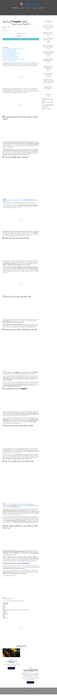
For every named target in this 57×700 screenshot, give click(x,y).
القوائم (11, 658)
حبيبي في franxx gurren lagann (48, 104)
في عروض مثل (25, 269)
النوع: (4, 30)
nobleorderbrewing (32, 4)
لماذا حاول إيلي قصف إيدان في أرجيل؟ (10, 52)
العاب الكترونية (41, 7)
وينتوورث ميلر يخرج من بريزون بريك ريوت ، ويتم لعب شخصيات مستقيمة (48, 26)
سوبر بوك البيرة (45, 98)
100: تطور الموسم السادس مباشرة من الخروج (48, 74)
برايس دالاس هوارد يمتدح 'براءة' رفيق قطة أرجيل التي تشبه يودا (18, 504)
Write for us (15, 7)
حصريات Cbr (48, 76)
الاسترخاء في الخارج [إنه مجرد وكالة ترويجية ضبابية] (48, 33)
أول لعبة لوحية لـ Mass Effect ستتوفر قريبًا (48, 87)
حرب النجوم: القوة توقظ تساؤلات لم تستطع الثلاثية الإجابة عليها (48, 67)
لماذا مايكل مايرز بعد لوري (47, 108)
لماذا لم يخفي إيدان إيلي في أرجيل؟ (9, 51)
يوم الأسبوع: (4, 27)
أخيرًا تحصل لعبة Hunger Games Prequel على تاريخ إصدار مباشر (48, 60)
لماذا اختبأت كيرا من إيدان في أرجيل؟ (9, 60)
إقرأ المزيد (11, 668)
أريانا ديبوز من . (19, 565)
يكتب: (17, 33)
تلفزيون (34, 7)
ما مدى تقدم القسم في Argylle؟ (9, 55)
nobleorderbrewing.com (27, 691)
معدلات (22, 7)
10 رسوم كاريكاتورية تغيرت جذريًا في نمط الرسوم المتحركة (48, 39)
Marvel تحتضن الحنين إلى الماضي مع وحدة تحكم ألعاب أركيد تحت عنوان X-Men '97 (48, 81)
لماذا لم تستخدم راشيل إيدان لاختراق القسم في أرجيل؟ (13, 48)
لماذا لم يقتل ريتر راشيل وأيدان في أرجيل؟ (10, 58)
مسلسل (23, 33)
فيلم (20, 33)
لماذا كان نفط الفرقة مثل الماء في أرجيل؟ (10, 56)
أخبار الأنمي (28, 7)
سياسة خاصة (35, 691)
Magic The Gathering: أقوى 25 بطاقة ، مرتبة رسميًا (48, 46)
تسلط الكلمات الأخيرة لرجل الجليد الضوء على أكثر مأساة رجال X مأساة (48, 53)
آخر (3, 19)
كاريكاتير (30, 667)
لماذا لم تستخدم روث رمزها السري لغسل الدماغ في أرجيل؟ (14, 59)
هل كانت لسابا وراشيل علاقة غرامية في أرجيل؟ (11, 53)
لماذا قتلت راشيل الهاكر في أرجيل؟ (9, 49)
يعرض (21, 39)
